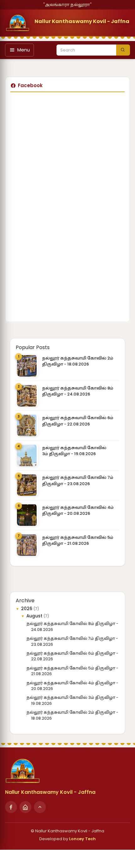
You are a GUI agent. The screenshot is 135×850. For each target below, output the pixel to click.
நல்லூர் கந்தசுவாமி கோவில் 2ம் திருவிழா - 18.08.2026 (77, 361)
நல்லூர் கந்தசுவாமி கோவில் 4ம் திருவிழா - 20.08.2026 (78, 510)
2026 (27, 609)
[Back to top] (40, 807)
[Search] (123, 50)
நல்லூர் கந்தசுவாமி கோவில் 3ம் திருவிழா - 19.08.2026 (74, 451)
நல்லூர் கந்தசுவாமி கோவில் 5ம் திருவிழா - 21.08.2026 (77, 540)
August (35, 616)
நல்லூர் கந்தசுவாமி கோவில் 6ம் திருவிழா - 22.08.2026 (77, 421)
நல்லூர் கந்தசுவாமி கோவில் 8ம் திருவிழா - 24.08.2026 (77, 391)
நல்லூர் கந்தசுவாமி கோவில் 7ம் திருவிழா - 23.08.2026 (77, 480)
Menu (23, 49)
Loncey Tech (82, 839)
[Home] (25, 807)
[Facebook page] (11, 807)
